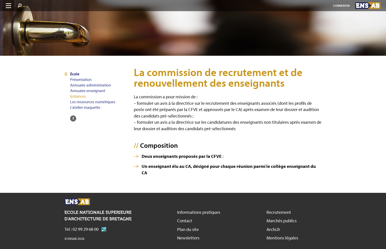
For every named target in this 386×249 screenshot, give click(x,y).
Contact (184, 220)
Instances (78, 96)
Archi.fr (273, 229)
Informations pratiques (198, 212)
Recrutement (278, 212)
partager (73, 118)
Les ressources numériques (92, 102)
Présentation (81, 80)
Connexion (341, 6)
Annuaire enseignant (87, 91)
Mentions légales (282, 238)
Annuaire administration (90, 85)
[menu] (8, 5)
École (74, 74)
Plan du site (188, 229)
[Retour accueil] (367, 5)
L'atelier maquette (85, 107)
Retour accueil (77, 201)
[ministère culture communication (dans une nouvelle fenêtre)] (102, 229)
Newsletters (188, 238)
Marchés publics (281, 220)
